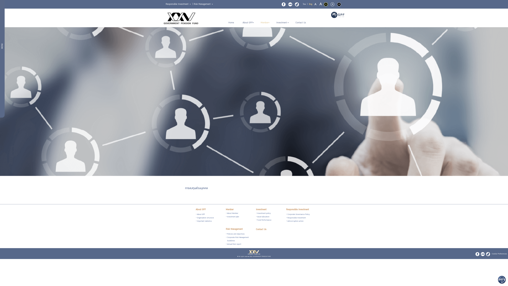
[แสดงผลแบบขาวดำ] (339, 4)
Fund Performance (264, 220)
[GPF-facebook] (283, 4)
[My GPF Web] (337, 15)
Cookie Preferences (499, 254)
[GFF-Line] (482, 254)
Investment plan (233, 217)
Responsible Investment (297, 210)
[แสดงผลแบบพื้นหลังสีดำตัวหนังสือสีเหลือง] (325, 4)
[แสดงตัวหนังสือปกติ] (316, 4)
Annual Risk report (234, 244)
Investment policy (264, 213)
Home (231, 23)
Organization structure (205, 218)
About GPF (201, 210)
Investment (261, 210)
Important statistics (204, 221)
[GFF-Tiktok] (488, 254)
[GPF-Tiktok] (297, 4)
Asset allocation (263, 217)
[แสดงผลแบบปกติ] (332, 4)
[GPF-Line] (290, 4)
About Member (232, 213)
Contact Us (261, 229)
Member (230, 210)
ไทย (304, 4)
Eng (310, 4)
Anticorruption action (295, 221)
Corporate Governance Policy (298, 214)
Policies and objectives (236, 234)
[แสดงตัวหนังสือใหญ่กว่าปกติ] (321, 4)
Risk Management (234, 229)
